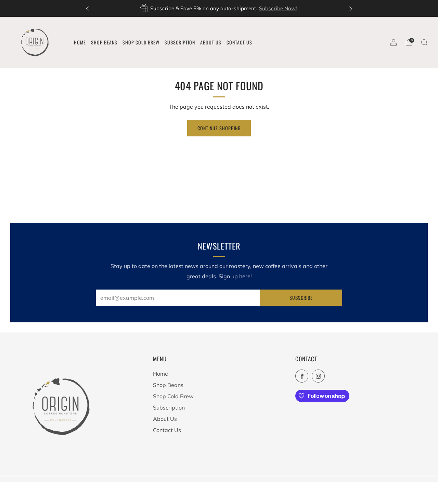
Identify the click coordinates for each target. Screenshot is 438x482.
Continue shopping (219, 128)
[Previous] (87, 8)
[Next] (350, 8)
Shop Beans (168, 384)
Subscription (169, 407)
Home (160, 373)
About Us (165, 418)
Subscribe (301, 297)
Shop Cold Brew (173, 396)
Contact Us (167, 430)
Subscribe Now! (278, 8)
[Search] (424, 42)
